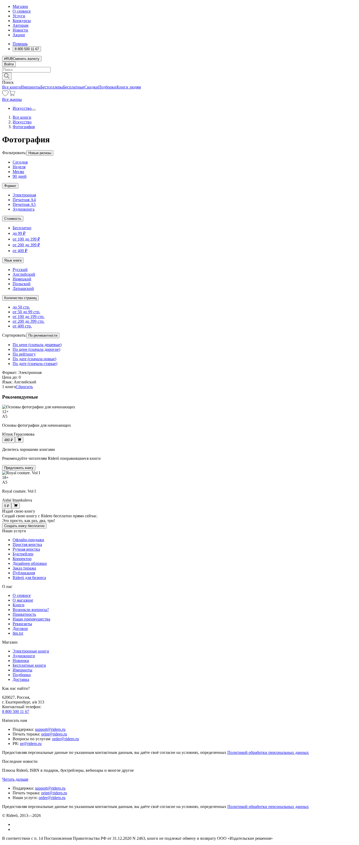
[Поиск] (7, 76)
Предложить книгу (18, 468)
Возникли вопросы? (31, 609)
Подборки (107, 87)
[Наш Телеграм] (15, 829)
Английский (24, 274)
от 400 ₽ (20, 250)
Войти (9, 64)
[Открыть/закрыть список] (34, 110)
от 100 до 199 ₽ (26, 239)
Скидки (91, 87)
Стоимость (12, 219)
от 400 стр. (22, 326)
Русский (20, 269)
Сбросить (24, 386)
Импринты (30, 87)
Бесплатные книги (29, 665)
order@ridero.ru (65, 739)
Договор (20, 628)
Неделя (19, 167)
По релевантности (42, 335)
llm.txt (18, 633)
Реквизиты (22, 624)
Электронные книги (31, 651)
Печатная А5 (24, 204)
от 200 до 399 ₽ (26, 245)
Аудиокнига (23, 209)
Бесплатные (73, 87)
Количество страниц (20, 298)
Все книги (11, 87)
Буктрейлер (23, 554)
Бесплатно (22, 228)
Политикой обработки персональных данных (268, 752)
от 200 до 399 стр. (28, 321)
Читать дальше (15, 779)
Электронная (24, 195)
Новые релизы (39, 153)
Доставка (21, 679)
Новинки (21, 660)
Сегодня (20, 162)
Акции (19, 35)
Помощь (20, 43)
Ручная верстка (26, 549)
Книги (18, 605)
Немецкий (22, 279)
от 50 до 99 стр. (26, 312)
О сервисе (22, 11)
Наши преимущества (31, 619)
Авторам (20, 25)
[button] (179, 76)
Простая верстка (27, 544)
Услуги (19, 16)
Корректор (22, 558)
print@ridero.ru (54, 734)
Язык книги (13, 260)
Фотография (24, 126)
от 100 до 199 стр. (28, 316)
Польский (21, 283)
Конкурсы (22, 20)
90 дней (20, 176)
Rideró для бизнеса (29, 577)
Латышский (23, 288)
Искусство (22, 108)
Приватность (24, 614)
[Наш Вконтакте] (15, 824)
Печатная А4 (24, 199)
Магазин (20, 6)
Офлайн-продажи (28, 540)
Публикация (24, 573)
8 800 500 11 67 (15, 711)
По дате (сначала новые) (34, 359)
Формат (10, 186)
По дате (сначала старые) (35, 363)
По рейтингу (24, 354)
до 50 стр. (21, 307)
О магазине (23, 600)
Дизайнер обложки (30, 563)
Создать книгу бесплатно (24, 526)
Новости (20, 30)
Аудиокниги (24, 656)
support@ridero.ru (50, 729)
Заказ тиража (24, 568)
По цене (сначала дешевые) (37, 344)
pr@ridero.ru (31, 743)
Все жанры (12, 99)
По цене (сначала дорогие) (36, 349)
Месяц (18, 171)
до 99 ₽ (19, 233)
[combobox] (179, 69)
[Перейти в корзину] (12, 94)
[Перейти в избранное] (5, 94)
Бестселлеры (51, 87)
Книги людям (128, 87)
